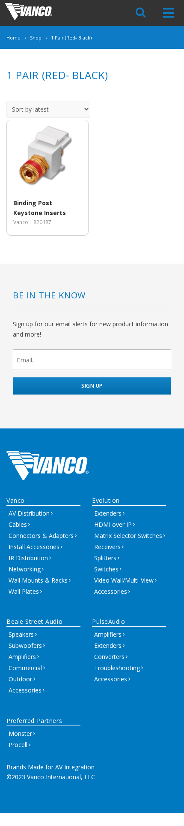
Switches (106, 569)
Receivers (107, 547)
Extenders (108, 513)
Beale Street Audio (34, 621)
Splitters (105, 558)
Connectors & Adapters (41, 535)
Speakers (21, 634)
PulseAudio (108, 621)
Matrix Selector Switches (128, 535)
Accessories (110, 591)
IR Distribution (28, 558)
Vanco (15, 500)
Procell (18, 745)
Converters (109, 657)
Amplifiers (22, 657)
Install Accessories (34, 547)
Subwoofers (25, 645)
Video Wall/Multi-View (124, 580)
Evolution (106, 500)
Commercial (25, 668)
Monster (20, 733)
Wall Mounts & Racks (38, 580)
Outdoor (20, 679)
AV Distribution (29, 513)
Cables (18, 524)
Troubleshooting (117, 668)
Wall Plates (24, 591)
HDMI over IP (113, 524)
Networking (25, 569)
